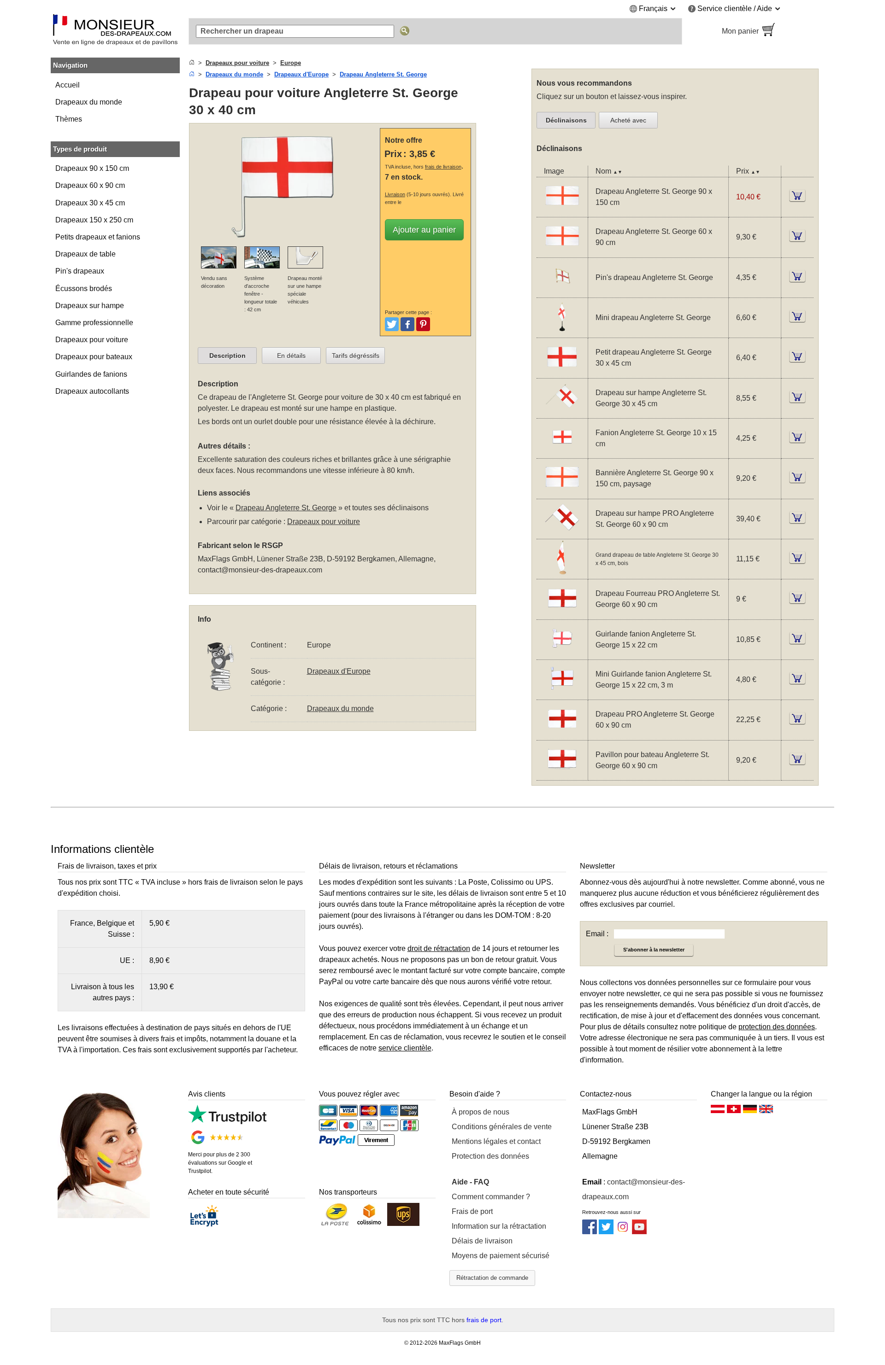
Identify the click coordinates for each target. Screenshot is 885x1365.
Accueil (67, 85)
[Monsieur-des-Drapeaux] (115, 31)
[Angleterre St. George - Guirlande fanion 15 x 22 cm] (562, 654)
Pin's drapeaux (79, 271)
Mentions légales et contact (496, 1141)
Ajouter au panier (424, 229)
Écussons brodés (83, 288)
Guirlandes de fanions (91, 374)
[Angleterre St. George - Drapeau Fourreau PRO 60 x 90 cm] (562, 614)
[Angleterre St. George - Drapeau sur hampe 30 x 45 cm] (562, 412)
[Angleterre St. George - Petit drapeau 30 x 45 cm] (562, 372)
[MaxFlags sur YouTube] (639, 1232)
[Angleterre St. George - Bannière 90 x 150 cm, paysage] (562, 493)
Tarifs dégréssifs (355, 355)
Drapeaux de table (85, 254)
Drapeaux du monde (88, 102)
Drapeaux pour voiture (91, 340)
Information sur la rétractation (499, 1226)
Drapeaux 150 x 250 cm (94, 220)
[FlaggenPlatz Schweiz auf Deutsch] (734, 1111)
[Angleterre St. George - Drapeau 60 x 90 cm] (562, 252)
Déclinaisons (566, 120)
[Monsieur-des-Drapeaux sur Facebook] (589, 1232)
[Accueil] (192, 62)
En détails (291, 355)
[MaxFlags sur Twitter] (606, 1232)
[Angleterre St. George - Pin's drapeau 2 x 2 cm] (562, 292)
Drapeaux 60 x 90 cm (90, 185)
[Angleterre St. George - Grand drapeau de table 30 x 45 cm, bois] (562, 573)
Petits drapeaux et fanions (97, 237)
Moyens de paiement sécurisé (500, 1256)
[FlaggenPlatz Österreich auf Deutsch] (718, 1111)
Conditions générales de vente (502, 1127)
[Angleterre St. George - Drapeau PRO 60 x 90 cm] (562, 734)
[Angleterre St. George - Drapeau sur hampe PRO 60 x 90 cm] (562, 533)
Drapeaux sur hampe (89, 305)
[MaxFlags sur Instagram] (622, 1232)
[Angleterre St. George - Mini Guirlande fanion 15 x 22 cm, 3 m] (562, 694)
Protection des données (490, 1156)
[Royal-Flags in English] (766, 1111)
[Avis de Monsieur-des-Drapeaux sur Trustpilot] (227, 1122)
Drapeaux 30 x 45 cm (90, 203)
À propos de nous (480, 1112)
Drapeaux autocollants (92, 391)
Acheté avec (628, 120)
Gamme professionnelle (94, 323)
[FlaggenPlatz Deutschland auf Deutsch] (750, 1111)
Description (227, 355)
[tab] (227, 355)
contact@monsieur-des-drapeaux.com (260, 570)
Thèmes (68, 119)
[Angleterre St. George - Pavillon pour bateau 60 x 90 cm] (562, 774)
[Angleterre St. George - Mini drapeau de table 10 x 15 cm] (562, 332)
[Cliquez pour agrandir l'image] (287, 241)
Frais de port (472, 1211)
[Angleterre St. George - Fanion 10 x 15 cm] (562, 452)
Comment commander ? (491, 1197)
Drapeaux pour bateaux (93, 357)
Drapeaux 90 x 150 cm (92, 168)
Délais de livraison (482, 1241)
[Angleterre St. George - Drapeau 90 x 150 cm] (562, 211)
